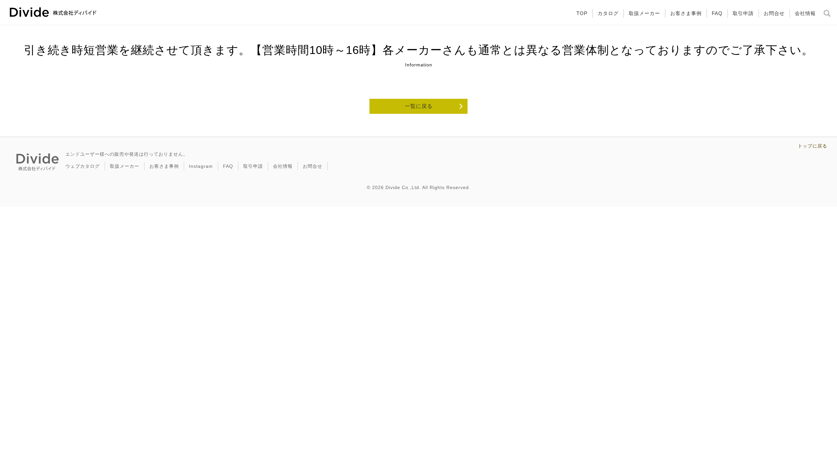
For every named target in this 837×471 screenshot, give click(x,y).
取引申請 (743, 13)
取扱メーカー (644, 13)
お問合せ (774, 13)
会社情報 (805, 13)
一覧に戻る (419, 106)
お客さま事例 (686, 13)
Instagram (201, 166)
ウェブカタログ (82, 166)
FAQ (717, 13)
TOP (582, 13)
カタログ (608, 13)
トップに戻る (812, 145)
